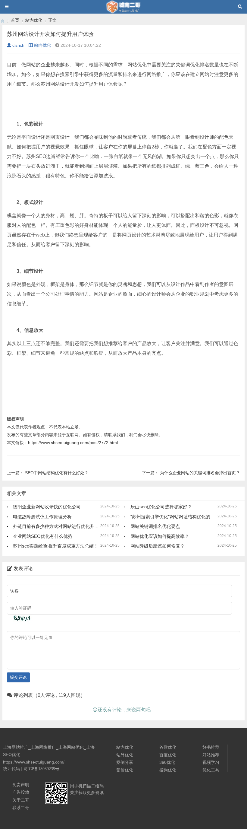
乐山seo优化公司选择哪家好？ (161, 506)
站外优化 (124, 754)
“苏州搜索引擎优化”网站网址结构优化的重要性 (177, 516)
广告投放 (20, 792)
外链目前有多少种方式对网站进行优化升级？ (58, 526)
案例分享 (124, 762)
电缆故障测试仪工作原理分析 (42, 516)
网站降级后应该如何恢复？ (157, 545)
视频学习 (210, 762)
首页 (15, 20)
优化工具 (210, 769)
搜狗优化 (167, 769)
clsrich (18, 45)
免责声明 (20, 784)
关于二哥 (20, 800)
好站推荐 (210, 754)
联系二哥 (20, 807)
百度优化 (167, 754)
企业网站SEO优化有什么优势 (42, 536)
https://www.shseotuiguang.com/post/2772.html (73, 442)
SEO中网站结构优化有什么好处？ (57, 472)
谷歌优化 (167, 747)
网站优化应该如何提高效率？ (159, 536)
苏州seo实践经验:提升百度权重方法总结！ (55, 545)
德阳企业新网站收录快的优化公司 (47, 506)
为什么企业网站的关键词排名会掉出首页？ (200, 472)
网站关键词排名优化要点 (155, 526)
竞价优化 (124, 769)
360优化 (167, 762)
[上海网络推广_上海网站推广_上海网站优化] (2, 20)
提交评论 (18, 677)
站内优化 (33, 20)
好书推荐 (210, 747)
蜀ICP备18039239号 (41, 769)
